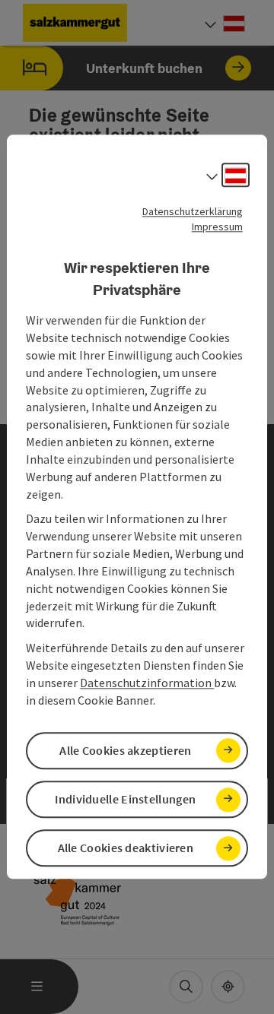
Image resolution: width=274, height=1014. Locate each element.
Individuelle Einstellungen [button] (125, 798)
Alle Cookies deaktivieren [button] (126, 848)
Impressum (217, 226)
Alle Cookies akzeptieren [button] (125, 750)
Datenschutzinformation (147, 682)
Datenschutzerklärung (192, 211)
